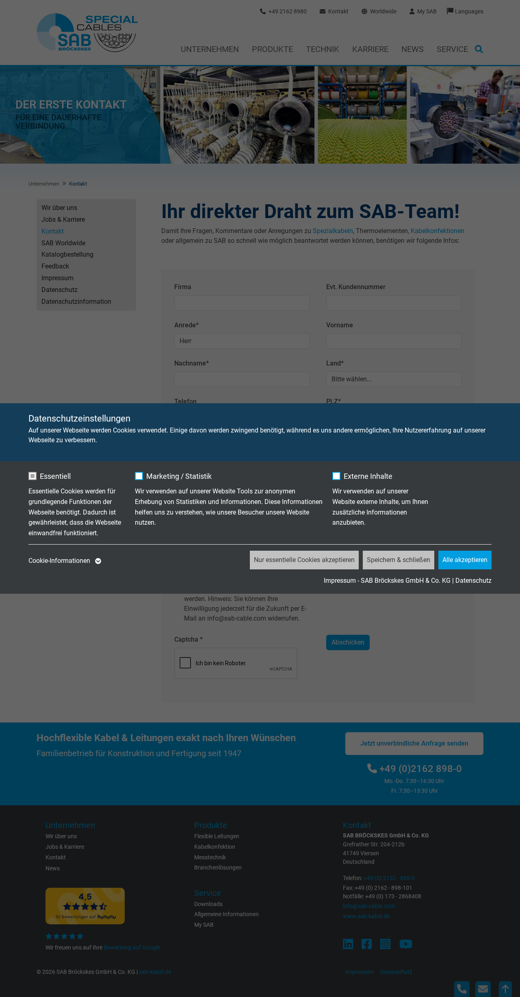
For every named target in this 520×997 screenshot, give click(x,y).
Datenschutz (473, 580)
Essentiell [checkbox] (55, 476)
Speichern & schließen (398, 560)
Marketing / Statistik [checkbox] (179, 476)
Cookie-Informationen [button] (60, 560)
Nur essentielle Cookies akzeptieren (304, 560)
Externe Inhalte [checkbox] (368, 476)
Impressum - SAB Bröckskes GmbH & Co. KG (387, 580)
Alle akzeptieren (465, 560)
